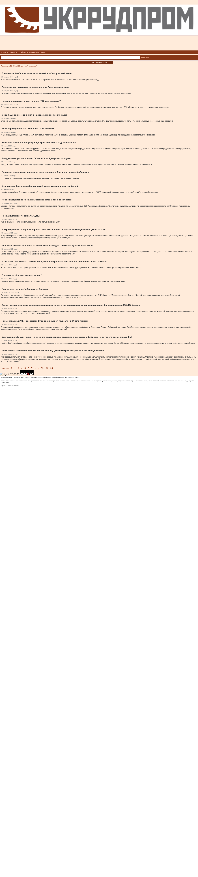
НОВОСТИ (4, 52)
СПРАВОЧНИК (34, 52)
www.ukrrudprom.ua (52, 381)
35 (51, 368)
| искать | (145, 57)
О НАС (43, 52)
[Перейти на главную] (99, 49)
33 (42, 368)
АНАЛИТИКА (14, 52)
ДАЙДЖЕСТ (24, 52)
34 (47, 368)
